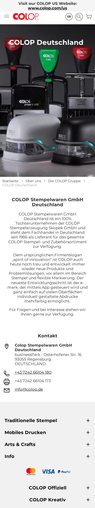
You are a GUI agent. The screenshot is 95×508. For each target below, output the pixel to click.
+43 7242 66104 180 (33, 372)
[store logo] (26, 16)
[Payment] (47, 472)
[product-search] (79, 16)
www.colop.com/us (47, 8)
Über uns (33, 181)
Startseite (10, 181)
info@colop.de (29, 389)
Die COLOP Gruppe (64, 181)
